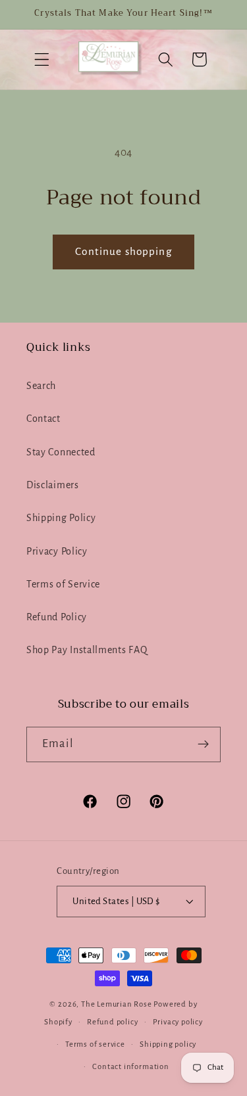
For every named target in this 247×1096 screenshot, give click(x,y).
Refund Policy (56, 617)
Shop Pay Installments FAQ (86, 650)
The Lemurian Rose (116, 1004)
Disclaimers (52, 485)
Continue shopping (123, 251)
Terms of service (95, 1044)
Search (41, 385)
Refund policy (112, 1022)
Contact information (130, 1066)
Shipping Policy (61, 518)
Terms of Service (63, 584)
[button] (42, 59)
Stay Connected (61, 452)
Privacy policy (178, 1022)
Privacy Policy (57, 551)
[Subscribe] (203, 744)
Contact (43, 418)
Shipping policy (168, 1044)
